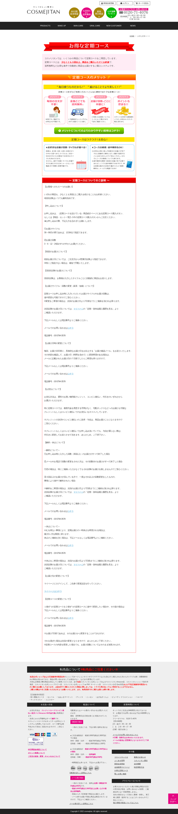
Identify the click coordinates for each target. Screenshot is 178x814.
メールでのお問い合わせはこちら (125, 735)
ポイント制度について (36, 753)
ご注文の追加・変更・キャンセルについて (44, 756)
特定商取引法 (139, 767)
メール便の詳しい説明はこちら (81, 804)
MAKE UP (62, 26)
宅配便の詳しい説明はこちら (80, 773)
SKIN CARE (78, 26)
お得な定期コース (121, 770)
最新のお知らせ (140, 757)
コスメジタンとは (121, 757)
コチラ (70, 328)
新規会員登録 (119, 764)
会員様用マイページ (122, 767)
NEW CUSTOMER (113, 26)
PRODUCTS (45, 26)
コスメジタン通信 (141, 761)
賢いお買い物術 (120, 774)
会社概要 (137, 764)
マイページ (78, 309)
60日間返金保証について (37, 749)
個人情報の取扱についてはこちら (126, 803)
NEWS (133, 26)
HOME (132, 36)
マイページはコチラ (53, 591)
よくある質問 (119, 761)
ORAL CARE (95, 26)
